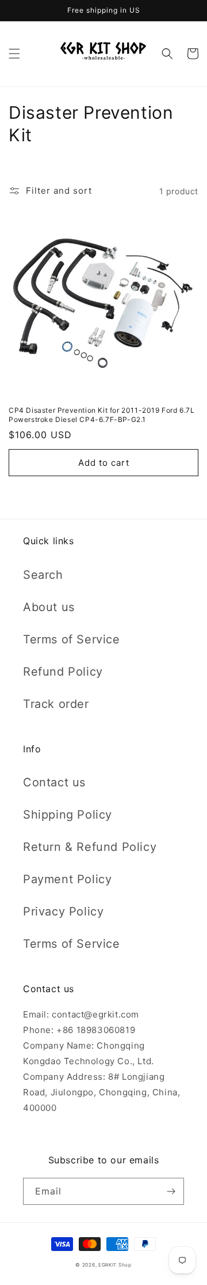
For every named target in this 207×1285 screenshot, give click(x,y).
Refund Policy (63, 672)
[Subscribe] (170, 1191)
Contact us (54, 782)
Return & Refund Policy (89, 847)
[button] (14, 53)
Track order (56, 704)
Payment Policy (67, 879)
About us (49, 607)
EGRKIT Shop (115, 1265)
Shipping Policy (67, 815)
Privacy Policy (63, 911)
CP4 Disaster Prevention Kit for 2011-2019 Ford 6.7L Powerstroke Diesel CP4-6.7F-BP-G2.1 (102, 415)
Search (43, 575)
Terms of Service (71, 639)
